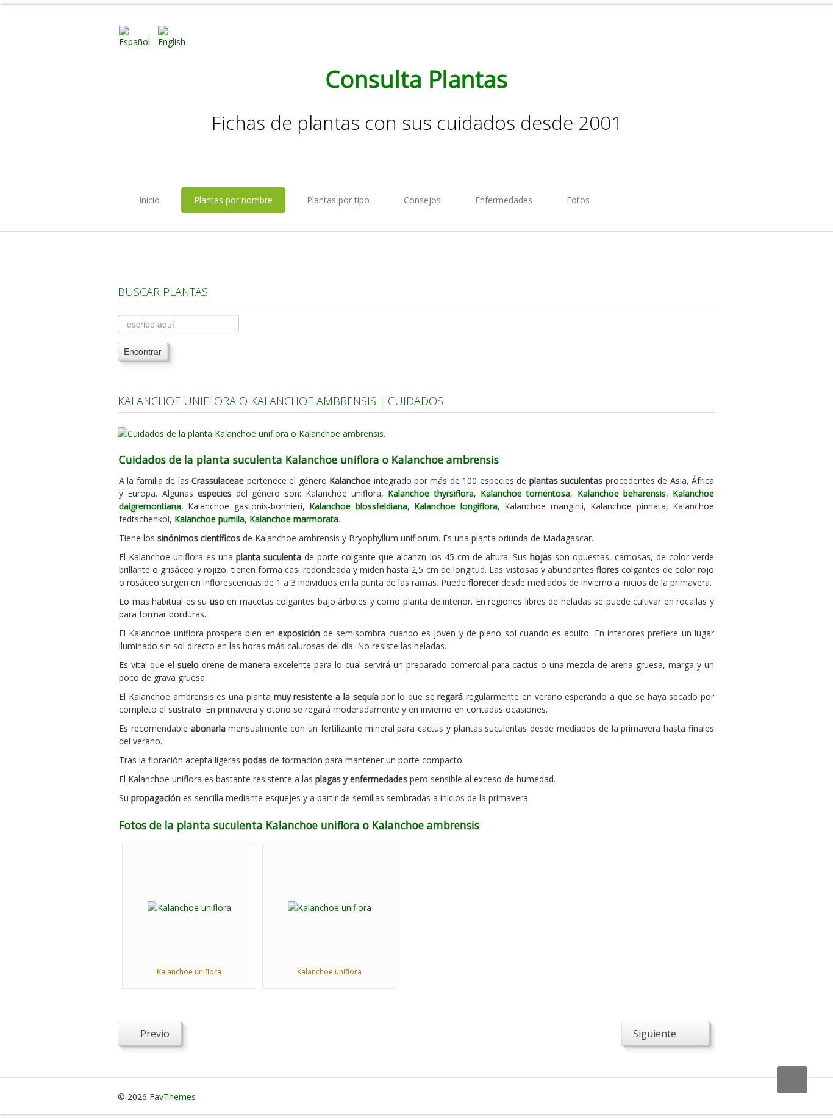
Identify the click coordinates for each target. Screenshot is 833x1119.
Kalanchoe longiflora (455, 506)
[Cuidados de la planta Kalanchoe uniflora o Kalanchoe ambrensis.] (251, 432)
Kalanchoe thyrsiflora (430, 493)
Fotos (578, 200)
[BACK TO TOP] (792, 1079)
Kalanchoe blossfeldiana (358, 506)
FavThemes (172, 1097)
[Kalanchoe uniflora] (189, 906)
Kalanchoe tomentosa (525, 493)
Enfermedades (503, 200)
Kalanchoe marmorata (293, 519)
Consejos (422, 200)
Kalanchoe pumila (209, 519)
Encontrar (143, 351)
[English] (176, 35)
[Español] (137, 35)
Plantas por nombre (233, 200)
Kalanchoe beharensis (621, 493)
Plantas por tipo (338, 200)
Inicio (149, 200)
